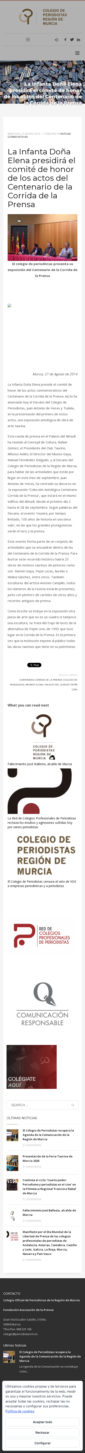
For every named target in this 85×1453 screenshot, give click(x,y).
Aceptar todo (42, 1422)
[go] (72, 1105)
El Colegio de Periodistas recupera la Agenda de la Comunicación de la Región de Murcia (48, 1134)
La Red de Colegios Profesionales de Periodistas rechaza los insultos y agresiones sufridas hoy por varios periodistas (42, 822)
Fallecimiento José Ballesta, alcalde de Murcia (40, 764)
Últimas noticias (18, 136)
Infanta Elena (34, 684)
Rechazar (42, 1432)
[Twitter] (72, 39)
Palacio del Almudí (56, 684)
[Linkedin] (78, 39)
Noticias (65, 133)
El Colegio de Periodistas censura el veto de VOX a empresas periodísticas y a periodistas (42, 883)
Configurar (42, 1443)
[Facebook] (65, 39)
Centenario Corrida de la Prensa (40, 679)
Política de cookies (19, 1411)
